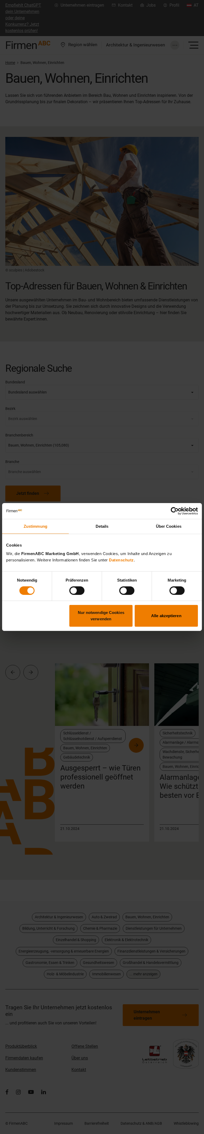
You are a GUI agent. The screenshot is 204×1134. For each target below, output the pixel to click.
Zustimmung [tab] (35, 526)
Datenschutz (121, 559)
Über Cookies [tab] (168, 526)
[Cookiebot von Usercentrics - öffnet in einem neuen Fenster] (174, 511)
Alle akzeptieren (166, 615)
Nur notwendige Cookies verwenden (101, 615)
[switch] (76, 590)
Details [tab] (102, 526)
